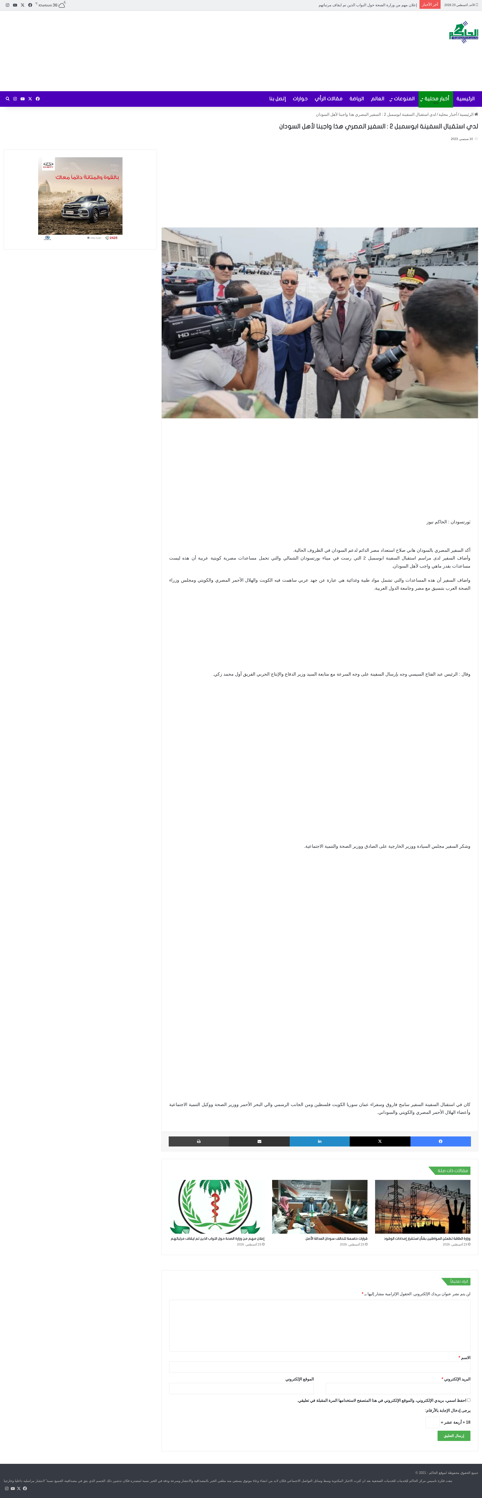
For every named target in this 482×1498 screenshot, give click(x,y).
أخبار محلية (437, 98)
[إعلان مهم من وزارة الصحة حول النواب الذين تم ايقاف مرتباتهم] (217, 1207)
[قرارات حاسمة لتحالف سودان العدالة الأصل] (320, 1207)
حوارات (300, 98)
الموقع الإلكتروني (299, 1379)
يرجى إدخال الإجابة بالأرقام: (447, 1410)
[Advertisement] (160, 51)
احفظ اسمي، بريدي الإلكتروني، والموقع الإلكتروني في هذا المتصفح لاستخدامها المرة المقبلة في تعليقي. (381, 1400)
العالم (377, 98)
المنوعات (404, 98)
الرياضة (357, 98)
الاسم (464, 1358)
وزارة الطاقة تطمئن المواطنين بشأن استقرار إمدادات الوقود (427, 1238)
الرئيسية (466, 98)
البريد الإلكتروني (456, 1379)
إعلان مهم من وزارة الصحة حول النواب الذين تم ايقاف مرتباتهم (218, 1238)
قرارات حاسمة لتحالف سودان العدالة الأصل (337, 1238)
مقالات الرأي (329, 98)
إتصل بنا (277, 98)
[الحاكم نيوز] (463, 32)
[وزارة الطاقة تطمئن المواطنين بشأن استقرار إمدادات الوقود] (422, 1207)
